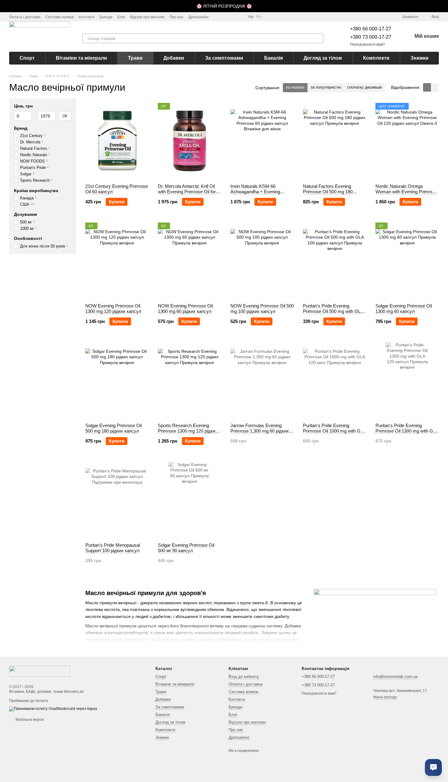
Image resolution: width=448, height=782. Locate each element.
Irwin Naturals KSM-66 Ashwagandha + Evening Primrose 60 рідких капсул (257, 192)
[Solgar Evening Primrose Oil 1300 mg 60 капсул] (407, 261)
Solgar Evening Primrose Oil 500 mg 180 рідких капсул (113, 428)
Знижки (419, 58)
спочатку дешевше (364, 87)
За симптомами (224, 58)
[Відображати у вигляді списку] (435, 87)
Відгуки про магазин (147, 17)
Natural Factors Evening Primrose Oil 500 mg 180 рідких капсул (328, 192)
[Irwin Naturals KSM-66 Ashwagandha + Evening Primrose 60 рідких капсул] (262, 141)
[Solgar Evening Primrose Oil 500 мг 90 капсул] (189, 500)
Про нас (176, 17)
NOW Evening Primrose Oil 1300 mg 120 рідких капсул (113, 308)
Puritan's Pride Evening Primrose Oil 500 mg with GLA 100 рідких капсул (333, 311)
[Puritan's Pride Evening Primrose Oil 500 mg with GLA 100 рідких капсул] (334, 261)
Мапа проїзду (385, 697)
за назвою (295, 87)
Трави (135, 58)
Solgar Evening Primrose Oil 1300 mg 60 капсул (403, 308)
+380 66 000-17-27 (370, 28)
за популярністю (326, 87)
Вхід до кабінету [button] (244, 676)
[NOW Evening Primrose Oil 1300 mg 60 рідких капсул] (189, 261)
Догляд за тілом (323, 58)
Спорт (27, 58)
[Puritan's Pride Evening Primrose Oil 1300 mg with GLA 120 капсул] (407, 380)
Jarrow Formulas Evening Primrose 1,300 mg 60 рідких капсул (259, 431)
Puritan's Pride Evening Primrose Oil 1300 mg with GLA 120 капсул (407, 431)
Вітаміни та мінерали (81, 58)
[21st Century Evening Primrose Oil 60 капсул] (117, 141)
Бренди (105, 17)
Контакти (86, 17)
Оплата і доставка (25, 17)
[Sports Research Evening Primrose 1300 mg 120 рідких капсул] (189, 380)
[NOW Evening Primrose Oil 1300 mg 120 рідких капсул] (117, 261)
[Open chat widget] (433, 767)
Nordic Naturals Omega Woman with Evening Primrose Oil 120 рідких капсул (406, 192)
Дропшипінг (198, 17)
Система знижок (59, 17)
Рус (259, 17)
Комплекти (376, 58)
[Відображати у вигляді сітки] (427, 87)
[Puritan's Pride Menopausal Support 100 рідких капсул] (117, 500)
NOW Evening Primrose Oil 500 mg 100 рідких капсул (262, 308)
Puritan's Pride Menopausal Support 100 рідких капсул (112, 547)
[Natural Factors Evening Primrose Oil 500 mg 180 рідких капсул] (334, 141)
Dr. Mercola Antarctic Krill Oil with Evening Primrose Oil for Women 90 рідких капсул (187, 192)
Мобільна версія (29, 719)
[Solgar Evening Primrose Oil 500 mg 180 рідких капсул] (117, 380)
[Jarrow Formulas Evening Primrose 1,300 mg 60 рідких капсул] (262, 380)
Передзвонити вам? (367, 44)
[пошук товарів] (318, 38)
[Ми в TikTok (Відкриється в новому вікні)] (224, 16)
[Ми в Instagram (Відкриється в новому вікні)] (217, 16)
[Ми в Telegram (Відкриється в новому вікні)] (231, 16)
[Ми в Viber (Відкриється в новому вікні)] (239, 16)
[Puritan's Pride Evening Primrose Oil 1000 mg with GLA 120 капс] (334, 380)
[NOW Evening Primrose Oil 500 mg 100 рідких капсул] (262, 261)
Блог (121, 17)
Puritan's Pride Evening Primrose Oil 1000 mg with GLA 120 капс (334, 431)
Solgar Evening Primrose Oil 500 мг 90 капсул (186, 547)
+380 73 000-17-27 (370, 37)
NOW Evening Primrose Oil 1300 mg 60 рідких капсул (185, 308)
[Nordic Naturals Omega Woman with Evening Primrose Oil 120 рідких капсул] (407, 141)
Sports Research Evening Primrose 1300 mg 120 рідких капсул (188, 431)
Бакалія (273, 58)
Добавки (173, 58)
